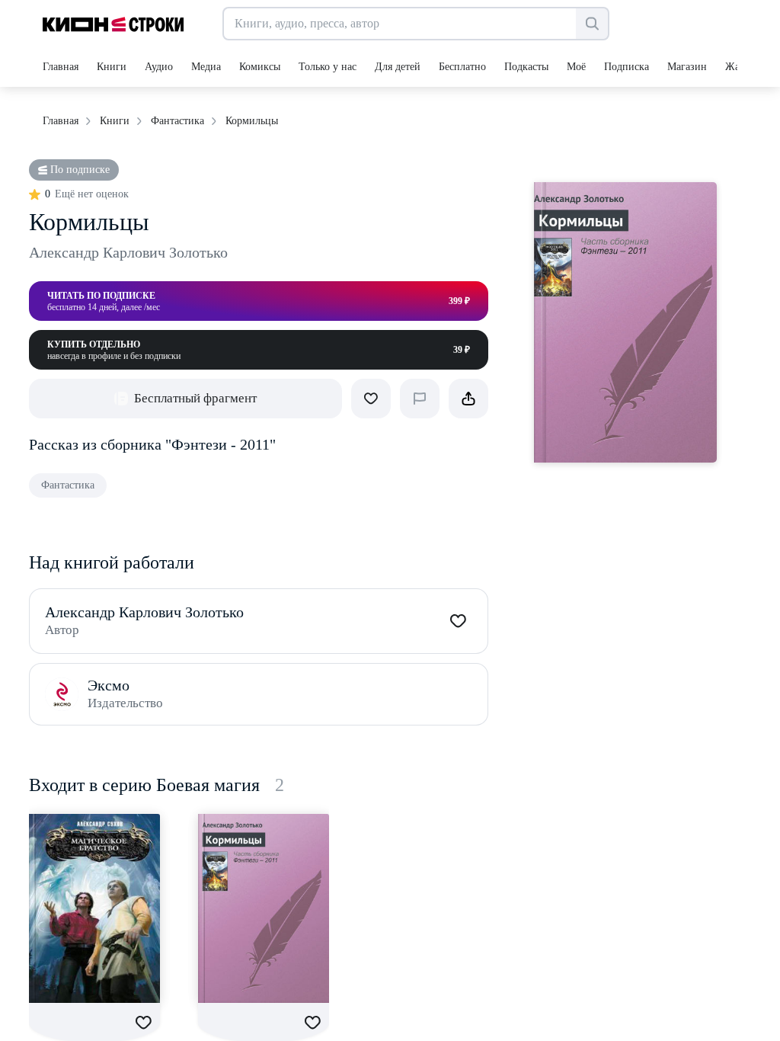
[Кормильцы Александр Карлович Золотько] (263, 908)
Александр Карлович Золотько (128, 252)
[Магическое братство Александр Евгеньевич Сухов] (94, 908)
